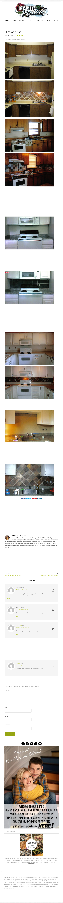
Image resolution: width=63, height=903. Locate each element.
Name (7, 707)
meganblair (19, 625)
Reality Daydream (31, 10)
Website (7, 725)
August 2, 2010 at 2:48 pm (22, 589)
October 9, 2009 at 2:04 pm (23, 627)
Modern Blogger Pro (15, 899)
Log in (58, 899)
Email (7, 716)
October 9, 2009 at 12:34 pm (23, 665)
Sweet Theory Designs (44, 899)
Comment (8, 691)
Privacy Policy (53, 899)
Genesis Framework (26, 899)
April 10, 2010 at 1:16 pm (22, 609)
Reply (8, 598)
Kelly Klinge (19, 663)
